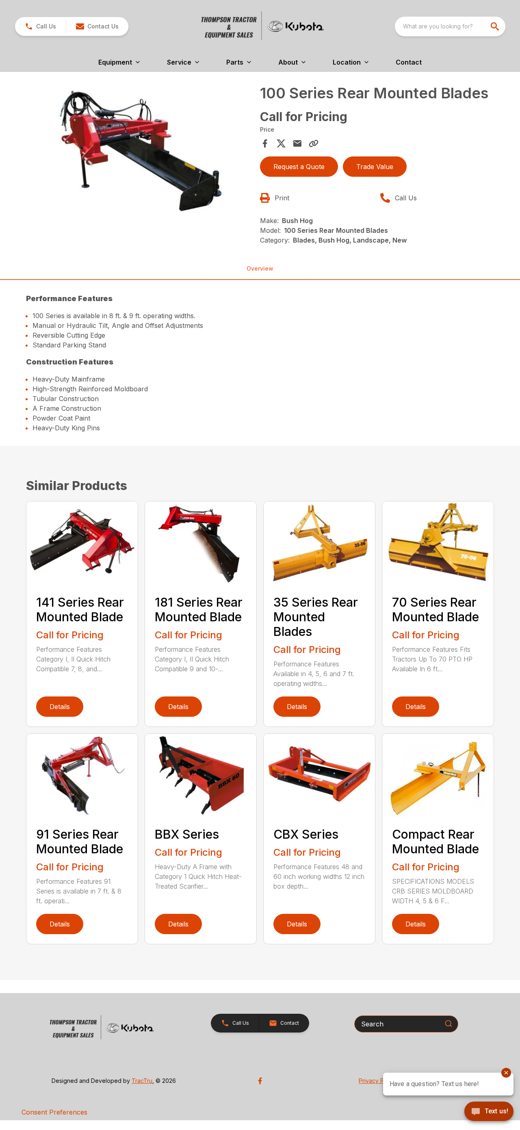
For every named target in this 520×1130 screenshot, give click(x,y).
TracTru (142, 1080)
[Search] (448, 1023)
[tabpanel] (140, 153)
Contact (409, 62)
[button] (40, 26)
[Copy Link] (313, 143)
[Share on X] (281, 143)
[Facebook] (260, 1081)
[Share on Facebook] (265, 143)
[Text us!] (489, 1112)
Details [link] (60, 707)
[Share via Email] (297, 143)
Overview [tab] (260, 268)
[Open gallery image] (140, 152)
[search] (495, 26)
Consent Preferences (54, 1112)
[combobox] (450, 26)
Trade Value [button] (374, 167)
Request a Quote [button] (299, 167)
